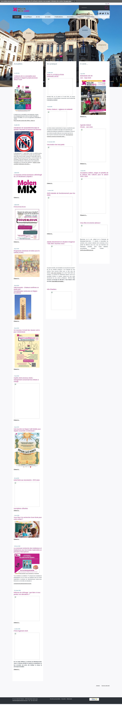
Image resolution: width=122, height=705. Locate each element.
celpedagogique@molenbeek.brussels (22, 583)
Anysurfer (63, 699)
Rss (108, 13)
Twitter (103, 13)
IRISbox (94, 699)
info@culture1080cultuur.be (86, 250)
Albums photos (100, 13)
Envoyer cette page (106, 685)
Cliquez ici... (16, 278)
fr (108, 3)
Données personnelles (55, 699)
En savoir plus (67, 1)
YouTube (98, 13)
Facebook (105, 13)
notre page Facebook (56, 272)
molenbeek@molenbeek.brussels (20, 700)
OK (74, 1)
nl (106, 3)
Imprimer (98, 685)
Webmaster (69, 699)
